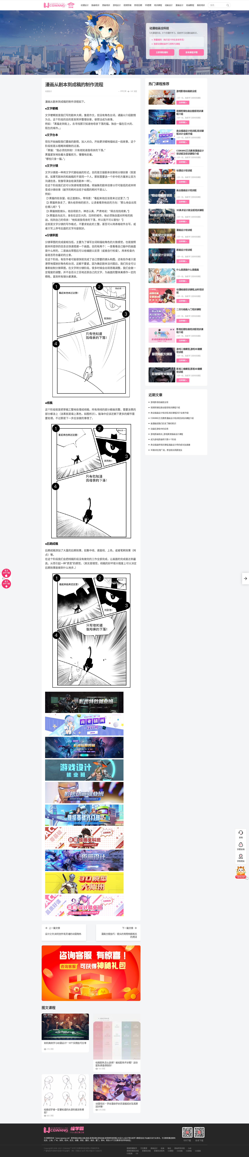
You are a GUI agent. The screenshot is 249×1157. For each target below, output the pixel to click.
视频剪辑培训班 (133, 1151)
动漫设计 (84, 5)
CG (137, 1154)
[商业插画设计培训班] (162, 196)
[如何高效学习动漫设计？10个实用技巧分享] (65, 1027)
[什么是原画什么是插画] (162, 275)
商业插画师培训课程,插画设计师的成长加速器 (170, 445)
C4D (189, 1148)
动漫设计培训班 (184, 170)
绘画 (162, 1148)
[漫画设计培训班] (162, 236)
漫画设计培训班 (184, 230)
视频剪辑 (127, 5)
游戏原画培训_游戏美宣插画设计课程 (167, 434)
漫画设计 (179, 5)
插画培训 (95, 5)
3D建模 (148, 5)
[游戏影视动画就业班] (162, 97)
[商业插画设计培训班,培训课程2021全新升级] (162, 136)
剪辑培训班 (146, 1151)
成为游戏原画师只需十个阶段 (163, 439)
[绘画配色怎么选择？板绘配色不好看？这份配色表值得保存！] (116, 1037)
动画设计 (169, 5)
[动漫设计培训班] (162, 176)
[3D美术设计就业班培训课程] (162, 216)
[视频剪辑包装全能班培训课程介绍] (162, 117)
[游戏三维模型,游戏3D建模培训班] (162, 355)
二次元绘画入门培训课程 (188, 309)
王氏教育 (143, 1148)
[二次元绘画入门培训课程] (162, 315)
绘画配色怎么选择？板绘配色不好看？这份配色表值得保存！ (117, 1064)
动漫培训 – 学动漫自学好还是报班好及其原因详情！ (117, 1105)
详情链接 (4, 12)
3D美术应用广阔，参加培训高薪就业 (166, 450)
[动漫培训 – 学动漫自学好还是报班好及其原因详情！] (116, 1087)
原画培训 (106, 5)
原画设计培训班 (184, 250)
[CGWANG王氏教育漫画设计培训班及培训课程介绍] (162, 156)
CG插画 (198, 1151)
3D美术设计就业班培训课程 (190, 210)
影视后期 (138, 5)
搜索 (228, 5)
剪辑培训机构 (159, 1151)
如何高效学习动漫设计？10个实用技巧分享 (65, 1043)
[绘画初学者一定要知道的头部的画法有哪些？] (65, 1090)
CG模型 (170, 1151)
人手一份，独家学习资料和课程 (188, 98)
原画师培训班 (179, 1148)
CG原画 (189, 1151)
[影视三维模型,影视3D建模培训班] (162, 374)
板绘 (169, 1148)
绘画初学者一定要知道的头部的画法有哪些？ (64, 1111)
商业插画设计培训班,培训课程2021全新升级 (170, 413)
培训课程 (158, 5)
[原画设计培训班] (162, 255)
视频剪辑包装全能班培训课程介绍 (165, 407)
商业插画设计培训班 (186, 190)
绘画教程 (190, 5)
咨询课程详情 (191, 52)
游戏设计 (117, 5)
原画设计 (154, 1148)
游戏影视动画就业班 (186, 91)
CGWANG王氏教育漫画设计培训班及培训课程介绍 (172, 418)
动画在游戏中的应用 (159, 429)
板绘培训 (201, 5)
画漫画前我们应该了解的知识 (163, 423)
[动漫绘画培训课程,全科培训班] (162, 295)
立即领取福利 (162, 52)
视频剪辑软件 (132, 1148)
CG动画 (180, 1151)
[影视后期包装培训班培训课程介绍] (162, 335)
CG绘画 (129, 1154)
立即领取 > (183, 103)
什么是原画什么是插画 (187, 269)
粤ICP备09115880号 (94, 1151)
